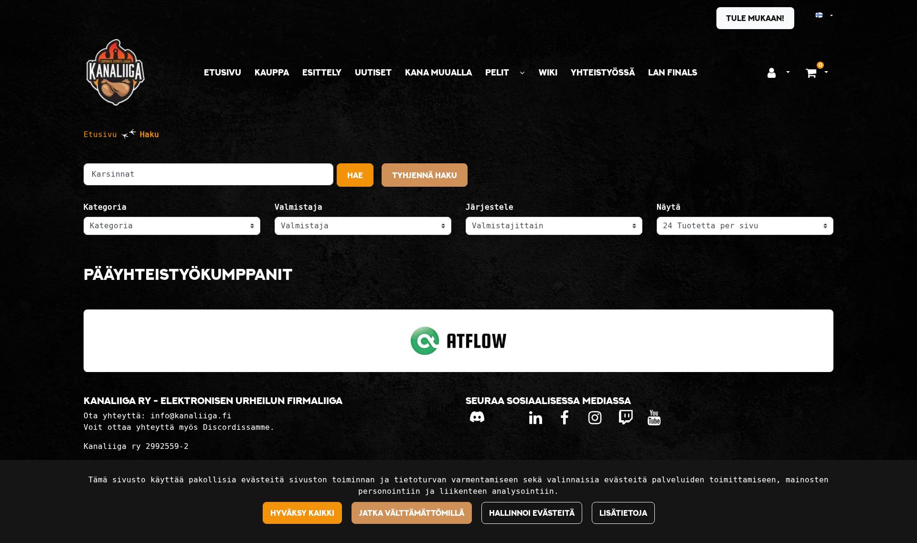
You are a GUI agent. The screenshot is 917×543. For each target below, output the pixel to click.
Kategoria (105, 207)
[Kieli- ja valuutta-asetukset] (815, 16)
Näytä (669, 207)
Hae (355, 175)
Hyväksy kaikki (302, 513)
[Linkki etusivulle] (115, 72)
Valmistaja (298, 207)
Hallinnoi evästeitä (532, 513)
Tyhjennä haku (424, 175)
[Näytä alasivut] (522, 73)
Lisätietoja (623, 513)
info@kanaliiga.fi (191, 415)
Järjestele (489, 207)
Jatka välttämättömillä (411, 513)
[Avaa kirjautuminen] (771, 72)
